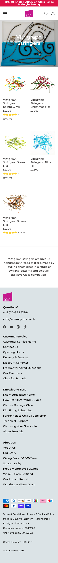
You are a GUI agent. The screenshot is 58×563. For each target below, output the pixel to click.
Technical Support (15, 420)
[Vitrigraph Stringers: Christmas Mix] (42, 84)
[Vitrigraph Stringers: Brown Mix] (15, 202)
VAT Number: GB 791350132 (18, 532)
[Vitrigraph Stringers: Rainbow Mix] (15, 84)
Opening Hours (13, 352)
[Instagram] (18, 326)
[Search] (46, 14)
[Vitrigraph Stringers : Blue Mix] (42, 143)
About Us (9, 447)
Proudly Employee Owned (21, 468)
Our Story (9, 452)
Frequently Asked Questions (22, 367)
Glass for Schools (14, 378)
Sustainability (12, 463)
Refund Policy (43, 518)
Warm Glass (17, 550)
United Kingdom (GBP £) (16, 542)
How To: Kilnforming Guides (22, 399)
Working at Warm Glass (19, 484)
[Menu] (5, 13)
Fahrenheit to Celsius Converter (24, 415)
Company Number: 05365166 (19, 528)
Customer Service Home (19, 341)
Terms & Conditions (14, 514)
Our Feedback (12, 373)
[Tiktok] (25, 326)
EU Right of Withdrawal (16, 523)
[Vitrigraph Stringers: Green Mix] (15, 143)
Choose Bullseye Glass (18, 405)
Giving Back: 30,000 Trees (20, 458)
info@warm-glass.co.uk (19, 319)
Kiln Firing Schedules (17, 410)
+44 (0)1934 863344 (16, 312)
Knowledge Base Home (19, 394)
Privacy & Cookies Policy (40, 514)
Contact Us (10, 346)
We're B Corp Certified (18, 474)
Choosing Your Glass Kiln (20, 426)
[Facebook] (4, 326)
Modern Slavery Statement (18, 518)
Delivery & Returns (15, 357)
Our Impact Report (15, 479)
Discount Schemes (16, 362)
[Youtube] (11, 326)
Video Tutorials (13, 431)
